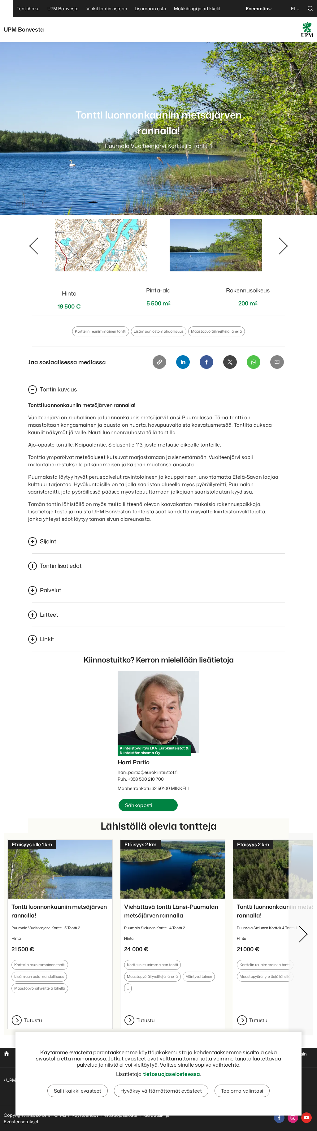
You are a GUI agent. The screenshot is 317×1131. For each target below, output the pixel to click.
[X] (230, 362)
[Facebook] (206, 362)
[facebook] (279, 1117)
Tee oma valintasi (242, 1090)
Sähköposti (139, 805)
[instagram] (293, 1117)
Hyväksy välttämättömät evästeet (161, 1090)
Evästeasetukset (21, 1121)
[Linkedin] (183, 362)
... (128, 988)
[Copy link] (159, 362)
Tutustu (33, 1020)
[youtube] (306, 1117)
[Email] (277, 362)
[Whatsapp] (253, 362)
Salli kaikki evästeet (77, 1090)
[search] (310, 8)
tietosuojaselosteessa (171, 1073)
